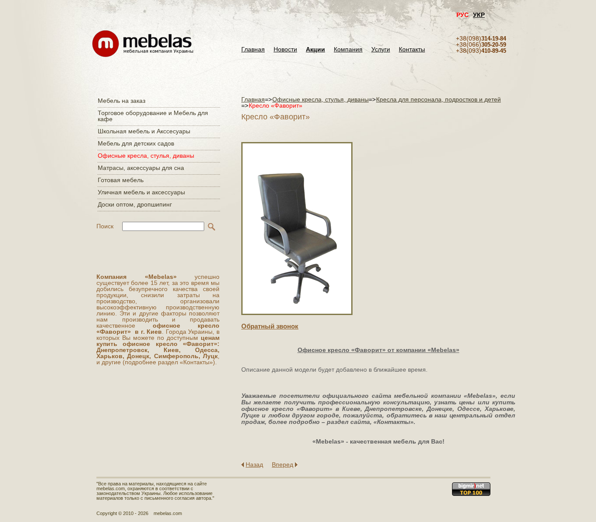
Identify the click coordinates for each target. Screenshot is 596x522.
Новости (285, 49)
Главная (253, 49)
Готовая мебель (121, 179)
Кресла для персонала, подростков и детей (438, 99)
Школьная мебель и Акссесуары (144, 131)
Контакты (412, 49)
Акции (315, 49)
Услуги (380, 49)
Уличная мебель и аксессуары (141, 192)
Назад (254, 464)
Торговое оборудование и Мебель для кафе (153, 115)
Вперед (282, 464)
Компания (348, 49)
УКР (479, 14)
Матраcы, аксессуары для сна (141, 167)
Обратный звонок (269, 326)
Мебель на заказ (121, 100)
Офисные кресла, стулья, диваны (146, 155)
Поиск (104, 226)
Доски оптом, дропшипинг (135, 204)
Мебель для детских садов (136, 143)
